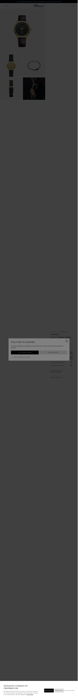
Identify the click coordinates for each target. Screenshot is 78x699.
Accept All (49, 690)
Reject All (59, 690)
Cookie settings (69, 690)
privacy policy (30, 694)
